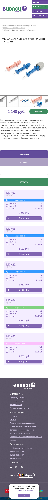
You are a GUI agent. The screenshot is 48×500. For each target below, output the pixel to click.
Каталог (5, 25)
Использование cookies (20, 433)
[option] (24, 70)
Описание (24, 154)
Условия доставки (17, 398)
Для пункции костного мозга (14, 28)
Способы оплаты (17, 401)
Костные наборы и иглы (26, 25)
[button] (1, 100)
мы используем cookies (24, 490)
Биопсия (12, 25)
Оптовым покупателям (19, 408)
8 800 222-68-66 (41, 7)
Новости (13, 416)
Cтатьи (13, 419)
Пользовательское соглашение (23, 426)
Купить (38, 111)
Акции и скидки (16, 404)
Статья (24, 162)
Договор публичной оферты (22, 430)
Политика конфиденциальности (23, 423)
